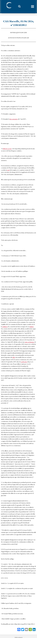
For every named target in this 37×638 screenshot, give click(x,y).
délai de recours (7, 148)
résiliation (4, 326)
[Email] (26, 629)
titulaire (32, 326)
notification (24, 362)
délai (13, 357)
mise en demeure (29, 342)
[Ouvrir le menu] (32, 6)
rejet (8, 170)
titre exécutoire (14, 119)
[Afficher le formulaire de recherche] (19, 7)
